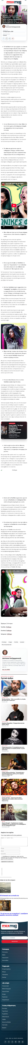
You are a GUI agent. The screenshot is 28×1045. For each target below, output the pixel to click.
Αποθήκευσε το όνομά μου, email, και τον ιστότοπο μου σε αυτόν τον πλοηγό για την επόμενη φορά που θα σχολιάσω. (14, 858)
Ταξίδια (4, 1019)
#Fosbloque (4, 642)
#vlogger (10, 642)
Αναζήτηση (15, 941)
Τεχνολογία (5, 1011)
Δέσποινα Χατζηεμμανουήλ (11, 658)
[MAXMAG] (14, 2)
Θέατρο (4, 971)
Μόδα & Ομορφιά (6, 988)
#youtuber (22, 642)
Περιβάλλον (5, 1013)
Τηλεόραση (5, 974)
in (9, 38)
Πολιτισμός (5, 952)
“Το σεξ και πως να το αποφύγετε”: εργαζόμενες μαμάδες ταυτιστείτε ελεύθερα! (14, 914)
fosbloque (9, 634)
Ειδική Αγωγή (5, 1016)
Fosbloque (8, 627)
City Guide (4, 1024)
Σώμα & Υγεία (5, 991)
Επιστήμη (4, 1008)
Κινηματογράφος (6, 969)
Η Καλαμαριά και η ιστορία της (9, 895)
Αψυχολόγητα (5, 999)
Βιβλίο (3, 954)
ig (15, 1041)
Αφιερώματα (5, 957)
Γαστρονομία (5, 985)
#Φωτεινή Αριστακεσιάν (6, 644)
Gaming (4, 977)
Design (4, 994)
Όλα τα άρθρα (6, 669)
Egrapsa (4, 1027)
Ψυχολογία (4, 996)
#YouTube (16, 642)
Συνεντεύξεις (5, 13)
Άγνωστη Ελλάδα (6, 1022)
